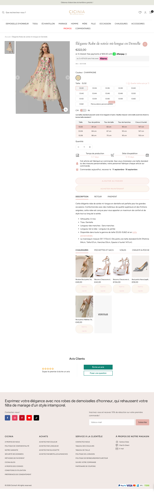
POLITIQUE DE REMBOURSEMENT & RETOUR (92, 458)
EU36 (108, 88)
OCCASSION (105, 23)
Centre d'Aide (124, 442)
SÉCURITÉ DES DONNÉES (14, 454)
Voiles (123, 250)
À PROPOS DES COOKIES (14, 466)
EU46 (108, 93)
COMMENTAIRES (82, 28)
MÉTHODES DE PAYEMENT (14, 458)
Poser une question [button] (98, 373)
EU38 (121, 88)
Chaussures (121, 23)
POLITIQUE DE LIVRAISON (85, 454)
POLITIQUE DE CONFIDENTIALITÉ (17, 446)
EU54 (95, 99)
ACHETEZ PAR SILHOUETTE (49, 450)
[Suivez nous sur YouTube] (29, 418)
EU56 (108, 99)
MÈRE (84, 23)
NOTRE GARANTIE (11, 450)
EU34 (95, 88)
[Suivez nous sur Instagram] (14, 418)
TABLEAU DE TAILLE (83, 450)
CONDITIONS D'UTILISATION (15, 470)
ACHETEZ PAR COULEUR (48, 442)
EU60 (134, 99)
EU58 (121, 99)
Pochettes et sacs (104, 250)
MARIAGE (63, 23)
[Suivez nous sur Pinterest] (22, 418)
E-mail (121, 449)
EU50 (134, 93)
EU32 (82, 88)
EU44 (94, 93)
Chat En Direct (124, 445)
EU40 (133, 88)
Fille (93, 23)
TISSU (35, 23)
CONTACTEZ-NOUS (83, 442)
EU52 (82, 99)
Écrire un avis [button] (98, 367)
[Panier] (150, 12)
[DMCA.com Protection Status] (146, 485)
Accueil (7, 37)
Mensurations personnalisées (102, 103)
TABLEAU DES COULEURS (85, 446)
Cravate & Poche (140, 250)
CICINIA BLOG (10, 462)
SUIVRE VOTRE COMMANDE (86, 462)
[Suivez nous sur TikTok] (36, 418)
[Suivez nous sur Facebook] (7, 418)
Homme (74, 23)
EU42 (82, 93)
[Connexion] (145, 12)
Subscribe (142, 422)
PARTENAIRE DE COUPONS (86, 466)
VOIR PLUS (103, 314)
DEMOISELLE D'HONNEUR (17, 23)
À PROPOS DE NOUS (12, 442)
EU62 (82, 104)
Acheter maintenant (112, 189)
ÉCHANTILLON (48, 23)
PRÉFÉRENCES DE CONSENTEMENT (18, 474)
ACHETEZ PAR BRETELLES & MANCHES (53, 454)
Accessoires (137, 23)
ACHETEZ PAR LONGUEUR (48, 446)
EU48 (120, 93)
